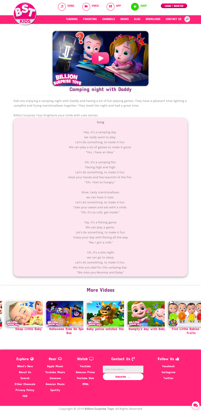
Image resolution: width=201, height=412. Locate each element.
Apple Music (55, 366)
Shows (124, 19)
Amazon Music (55, 384)
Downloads (153, 19)
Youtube (85, 366)
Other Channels (25, 384)
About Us (25, 372)
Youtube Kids (85, 378)
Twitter (168, 378)
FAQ (25, 396)
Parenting (90, 19)
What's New (25, 366)
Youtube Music (55, 372)
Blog (137, 19)
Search (25, 378)
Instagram (168, 372)
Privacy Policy (25, 390)
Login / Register (174, 5)
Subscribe (121, 376)
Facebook (168, 366)
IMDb (85, 384)
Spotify (55, 390)
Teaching (72, 19)
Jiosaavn (55, 378)
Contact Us (173, 19)
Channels (108, 19)
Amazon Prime (85, 372)
